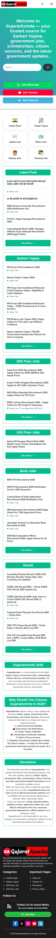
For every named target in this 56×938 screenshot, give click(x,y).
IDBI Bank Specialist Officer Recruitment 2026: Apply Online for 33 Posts (27, 538)
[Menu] (51, 4)
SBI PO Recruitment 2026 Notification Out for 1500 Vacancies (26, 488)
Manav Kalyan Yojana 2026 (21, 277)
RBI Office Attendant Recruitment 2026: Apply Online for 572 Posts (27, 393)
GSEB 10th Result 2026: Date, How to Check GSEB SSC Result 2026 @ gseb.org (26, 599)
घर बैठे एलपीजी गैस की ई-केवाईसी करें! (22, 198)
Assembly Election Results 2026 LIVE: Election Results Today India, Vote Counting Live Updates (27, 577)
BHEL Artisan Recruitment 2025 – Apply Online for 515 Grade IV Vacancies (27, 403)
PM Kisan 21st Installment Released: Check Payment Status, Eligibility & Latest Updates (26, 290)
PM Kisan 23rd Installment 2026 (23, 267)
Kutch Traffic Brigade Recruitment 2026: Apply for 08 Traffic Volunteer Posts (28, 384)
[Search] (48, 67)
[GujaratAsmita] (14, 4)
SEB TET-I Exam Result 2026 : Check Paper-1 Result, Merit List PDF (26, 626)
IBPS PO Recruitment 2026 (21, 479)
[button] (42, 4)
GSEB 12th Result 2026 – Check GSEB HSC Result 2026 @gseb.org (27, 588)
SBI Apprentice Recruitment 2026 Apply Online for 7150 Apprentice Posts (27, 511)
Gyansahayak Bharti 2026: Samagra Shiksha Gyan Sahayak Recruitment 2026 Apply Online (25, 231)
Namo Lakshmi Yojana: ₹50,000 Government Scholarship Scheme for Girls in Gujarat (26, 334)
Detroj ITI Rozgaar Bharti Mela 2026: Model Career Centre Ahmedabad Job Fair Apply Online (26, 444)
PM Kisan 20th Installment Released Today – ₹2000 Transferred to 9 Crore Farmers (26, 306)
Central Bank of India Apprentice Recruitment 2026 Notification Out (24, 498)
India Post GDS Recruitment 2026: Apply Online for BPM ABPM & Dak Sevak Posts (25, 373)
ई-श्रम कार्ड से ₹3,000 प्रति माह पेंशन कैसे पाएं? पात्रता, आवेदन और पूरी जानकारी (26, 182)
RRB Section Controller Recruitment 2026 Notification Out (26, 207)
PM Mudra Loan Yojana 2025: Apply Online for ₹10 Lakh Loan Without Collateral (25, 322)
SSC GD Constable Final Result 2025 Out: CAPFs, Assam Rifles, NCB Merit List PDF (26, 638)
